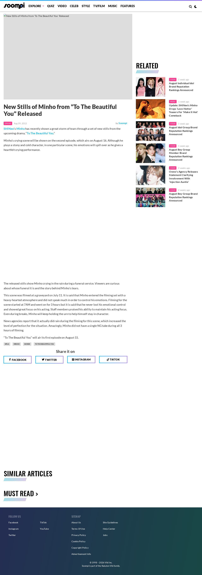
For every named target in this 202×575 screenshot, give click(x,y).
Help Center (109, 528)
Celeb (74, 6)
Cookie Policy (78, 541)
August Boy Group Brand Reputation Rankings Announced (183, 197)
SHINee (9, 128)
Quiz (50, 6)
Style (86, 6)
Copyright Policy (80, 547)
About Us (76, 522)
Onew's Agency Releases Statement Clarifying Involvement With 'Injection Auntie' (183, 176)
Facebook (19, 359)
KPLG (7, 344)
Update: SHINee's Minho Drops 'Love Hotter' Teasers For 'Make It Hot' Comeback (183, 110)
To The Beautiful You (40, 133)
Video (62, 6)
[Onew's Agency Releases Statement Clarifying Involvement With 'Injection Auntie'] (150, 175)
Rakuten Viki (107, 566)
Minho (20, 128)
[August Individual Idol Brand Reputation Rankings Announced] (150, 87)
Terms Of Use (78, 528)
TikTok (43, 522)
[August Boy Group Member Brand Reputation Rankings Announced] (150, 153)
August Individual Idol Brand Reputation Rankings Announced (181, 86)
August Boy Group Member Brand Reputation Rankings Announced (181, 154)
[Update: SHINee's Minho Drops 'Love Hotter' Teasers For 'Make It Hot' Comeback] (150, 109)
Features (128, 6)
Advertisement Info (81, 554)
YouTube (44, 528)
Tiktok (114, 359)
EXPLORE (35, 6)
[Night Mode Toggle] (195, 7)
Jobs (105, 535)
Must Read (19, 493)
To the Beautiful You (44, 344)
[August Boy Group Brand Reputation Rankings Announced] (150, 197)
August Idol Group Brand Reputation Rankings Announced (183, 131)
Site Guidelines (110, 522)
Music (112, 6)
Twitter (51, 359)
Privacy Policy (78, 535)
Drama (8, 123)
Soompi (123, 123)
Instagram (82, 359)
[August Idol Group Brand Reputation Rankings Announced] (150, 131)
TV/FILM (99, 6)
